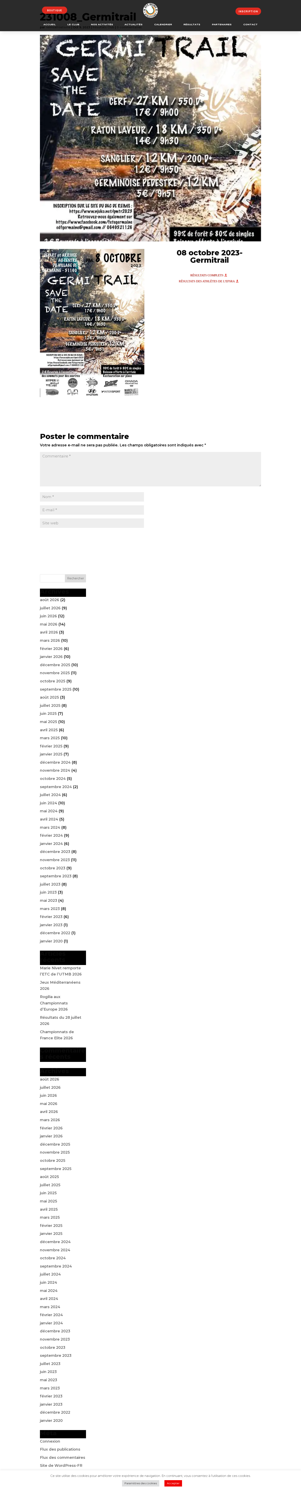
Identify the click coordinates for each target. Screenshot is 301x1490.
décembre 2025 (55, 665)
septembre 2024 (56, 787)
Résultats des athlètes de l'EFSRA (207, 281)
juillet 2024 (50, 795)
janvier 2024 (51, 843)
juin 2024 (48, 803)
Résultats (191, 25)
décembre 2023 (55, 851)
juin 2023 (48, 892)
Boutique (54, 10)
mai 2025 (48, 722)
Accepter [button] (173, 1483)
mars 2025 (50, 738)
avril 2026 (49, 632)
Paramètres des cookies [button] (140, 1483)
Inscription (248, 11)
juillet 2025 (50, 705)
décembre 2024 (55, 762)
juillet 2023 (50, 884)
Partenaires (222, 25)
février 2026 (51, 648)
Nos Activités (102, 25)
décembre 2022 (55, 933)
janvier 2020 (51, 941)
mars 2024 (50, 827)
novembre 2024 (55, 770)
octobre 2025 (52, 681)
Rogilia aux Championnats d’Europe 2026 (54, 1003)
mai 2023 (48, 900)
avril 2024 (49, 819)
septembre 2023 (55, 876)
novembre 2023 (55, 860)
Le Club (73, 25)
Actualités (133, 25)
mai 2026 (48, 624)
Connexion (50, 1441)
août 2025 (49, 697)
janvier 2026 (51, 656)
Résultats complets (206, 275)
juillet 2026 (50, 608)
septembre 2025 (55, 689)
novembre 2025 (55, 673)
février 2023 (51, 917)
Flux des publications (60, 1449)
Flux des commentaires (62, 1457)
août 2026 (49, 600)
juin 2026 (48, 616)
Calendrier (163, 25)
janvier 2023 (51, 925)
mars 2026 (50, 640)
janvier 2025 (51, 754)
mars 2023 (50, 909)
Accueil (49, 25)
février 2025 (51, 746)
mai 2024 (49, 811)
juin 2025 (48, 713)
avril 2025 (49, 730)
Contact (250, 25)
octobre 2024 (53, 778)
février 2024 (51, 835)
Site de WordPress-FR (61, 1465)
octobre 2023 (52, 868)
